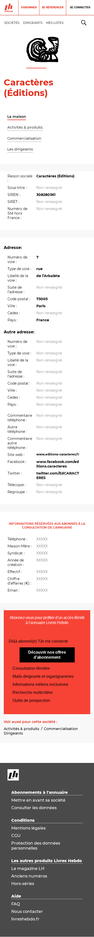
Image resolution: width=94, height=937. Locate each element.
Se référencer (52, 7)
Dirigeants (13, 733)
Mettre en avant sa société (38, 800)
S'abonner (29, 7)
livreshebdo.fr (25, 919)
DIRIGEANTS (32, 23)
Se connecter (80, 7)
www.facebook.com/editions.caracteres (57, 463)
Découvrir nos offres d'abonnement (47, 654)
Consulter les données (34, 807)
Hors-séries (22, 883)
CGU (16, 835)
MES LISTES (54, 23)
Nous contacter (27, 911)
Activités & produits (21, 728)
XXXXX (42, 539)
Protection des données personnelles (35, 846)
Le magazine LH (27, 868)
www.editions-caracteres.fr (57, 454)
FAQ (15, 904)
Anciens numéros (29, 876)
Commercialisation (61, 728)
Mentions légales (28, 828)
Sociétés (11, 23)
